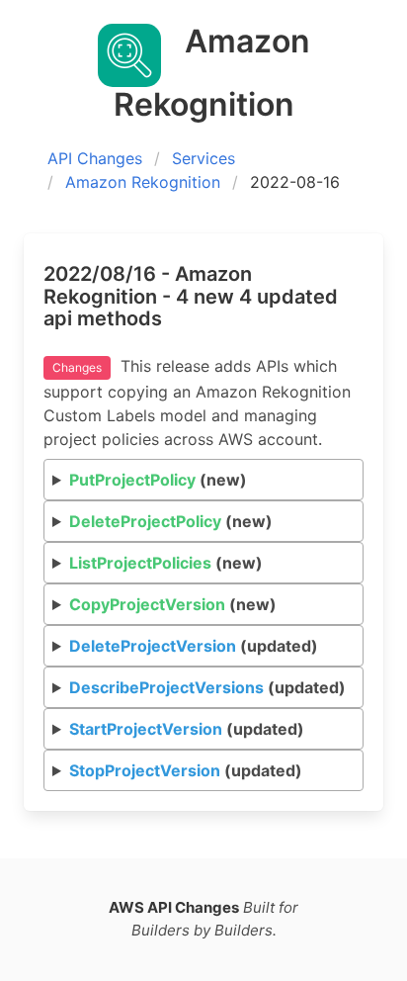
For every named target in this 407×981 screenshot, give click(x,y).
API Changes (94, 158)
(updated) (193, 646)
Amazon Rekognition (142, 182)
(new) (158, 480)
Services (203, 158)
